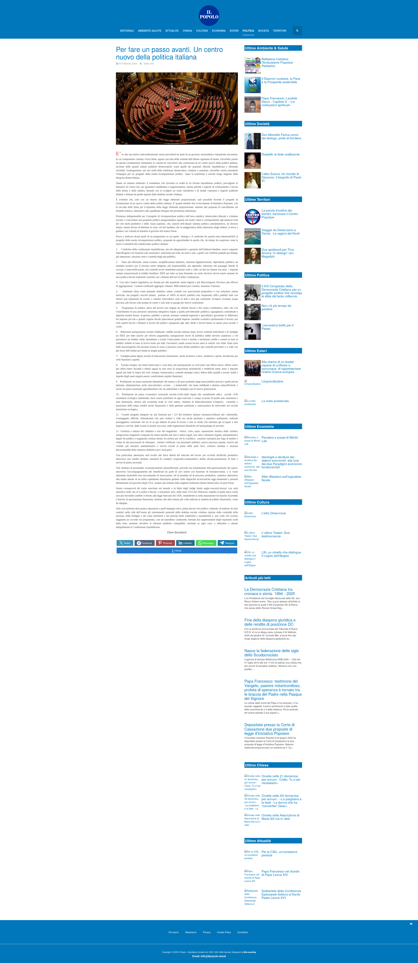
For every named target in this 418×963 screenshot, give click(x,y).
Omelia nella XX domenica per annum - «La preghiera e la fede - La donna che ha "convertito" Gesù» (282, 800)
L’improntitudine (272, 381)
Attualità (172, 30)
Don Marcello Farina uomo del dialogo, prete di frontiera (281, 136)
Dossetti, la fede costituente (281, 154)
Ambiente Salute (149, 30)
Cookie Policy (224, 932)
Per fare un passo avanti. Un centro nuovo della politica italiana (169, 52)
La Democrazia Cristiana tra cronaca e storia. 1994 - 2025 (269, 591)
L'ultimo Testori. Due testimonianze (276, 534)
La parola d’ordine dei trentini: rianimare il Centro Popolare (280, 213)
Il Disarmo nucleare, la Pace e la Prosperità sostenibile (281, 80)
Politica (248, 30)
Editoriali (127, 30)
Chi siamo (174, 932)
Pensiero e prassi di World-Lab (280, 439)
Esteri (234, 30)
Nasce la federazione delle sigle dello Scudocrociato (271, 652)
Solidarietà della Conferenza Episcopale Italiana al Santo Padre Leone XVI (281, 894)
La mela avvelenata (275, 400)
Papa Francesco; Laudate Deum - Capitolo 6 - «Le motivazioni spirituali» (279, 101)
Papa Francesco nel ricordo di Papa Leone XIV (280, 873)
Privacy (206, 932)
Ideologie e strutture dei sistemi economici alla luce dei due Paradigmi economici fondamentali (282, 462)
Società (263, 30)
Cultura (202, 30)
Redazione (190, 932)
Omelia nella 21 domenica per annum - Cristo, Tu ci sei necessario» (281, 779)
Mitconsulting (250, 952)
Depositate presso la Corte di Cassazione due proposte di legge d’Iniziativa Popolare (269, 729)
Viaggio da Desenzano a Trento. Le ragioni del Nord (280, 231)
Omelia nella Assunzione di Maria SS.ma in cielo (280, 817)
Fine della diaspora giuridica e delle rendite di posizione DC (270, 622)
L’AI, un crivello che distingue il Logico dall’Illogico (281, 554)
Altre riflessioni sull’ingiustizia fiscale (281, 478)
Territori (279, 30)
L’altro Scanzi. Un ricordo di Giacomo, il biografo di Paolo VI (281, 177)
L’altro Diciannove (274, 513)
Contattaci (242, 932)
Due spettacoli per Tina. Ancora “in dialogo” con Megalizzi (278, 252)
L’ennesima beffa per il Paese (277, 327)
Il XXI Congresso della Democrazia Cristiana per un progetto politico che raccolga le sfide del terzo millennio (282, 291)
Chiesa (187, 30)
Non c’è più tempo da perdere (276, 307)
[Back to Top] (411, 923)
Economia (219, 30)
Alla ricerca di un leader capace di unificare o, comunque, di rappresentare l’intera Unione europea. (281, 366)
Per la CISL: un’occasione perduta (279, 853)
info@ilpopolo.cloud (213, 956)
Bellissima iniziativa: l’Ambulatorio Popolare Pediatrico (277, 62)
